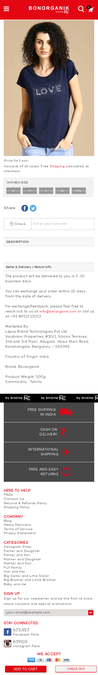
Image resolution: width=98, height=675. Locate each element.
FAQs (8, 494)
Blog (7, 521)
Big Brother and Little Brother (30, 580)
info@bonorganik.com (58, 311)
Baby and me (15, 584)
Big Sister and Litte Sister (26, 576)
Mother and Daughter (22, 559)
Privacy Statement (20, 533)
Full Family (13, 567)
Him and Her (14, 571)
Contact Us (14, 499)
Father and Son (17, 555)
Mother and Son (17, 563)
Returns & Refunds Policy (25, 503)
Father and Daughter (22, 551)
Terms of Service (18, 529)
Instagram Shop (17, 546)
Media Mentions (17, 525)
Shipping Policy (17, 507)
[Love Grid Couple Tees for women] (49, 88)
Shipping (57, 166)
